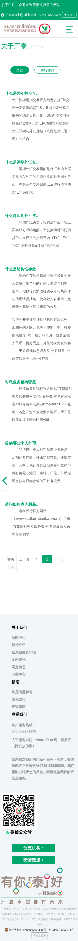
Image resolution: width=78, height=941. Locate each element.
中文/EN (69, 15)
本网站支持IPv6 (39, 935)
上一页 (24, 559)
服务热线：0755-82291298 (42, 15)
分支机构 (32, 848)
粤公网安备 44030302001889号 (27, 929)
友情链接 (32, 860)
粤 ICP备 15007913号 (61, 929)
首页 (10, 559)
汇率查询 (11, 15)
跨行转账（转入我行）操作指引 (47, 70)
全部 (19, 70)
